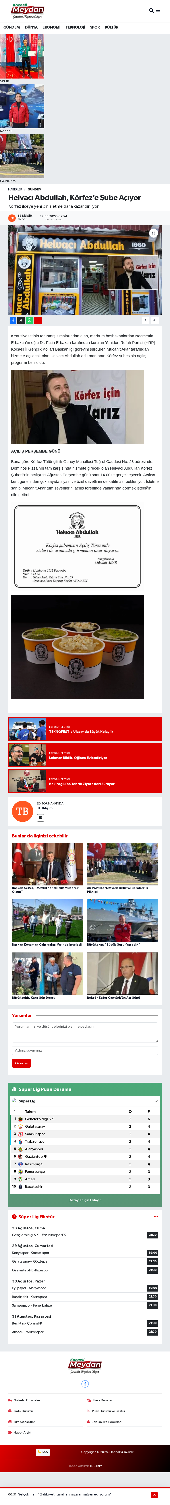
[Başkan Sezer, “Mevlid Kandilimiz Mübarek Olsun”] (47, 864)
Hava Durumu (102, 1400)
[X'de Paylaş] (21, 320)
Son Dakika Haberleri (107, 1422)
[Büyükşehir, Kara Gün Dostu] (47, 973)
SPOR (95, 27)
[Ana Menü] (158, 11)
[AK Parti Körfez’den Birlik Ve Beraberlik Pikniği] (122, 864)
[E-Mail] (40, 818)
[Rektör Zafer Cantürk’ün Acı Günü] (122, 973)
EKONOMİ (51, 27)
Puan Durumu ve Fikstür (108, 1411)
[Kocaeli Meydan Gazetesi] (27, 11)
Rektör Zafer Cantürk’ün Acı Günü (113, 997)
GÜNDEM (11, 27)
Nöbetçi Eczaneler (27, 1400)
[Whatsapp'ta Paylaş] (29, 320)
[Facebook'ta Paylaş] (13, 320)
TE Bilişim (44, 808)
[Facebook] (85, 1384)
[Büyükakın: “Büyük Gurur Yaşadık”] (122, 921)
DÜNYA (31, 27)
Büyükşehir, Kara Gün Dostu (33, 997)
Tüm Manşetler (24, 1422)
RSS (45, 1452)
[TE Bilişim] (22, 811)
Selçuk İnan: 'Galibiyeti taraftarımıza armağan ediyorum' (64, 1494)
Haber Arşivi (22, 1432)
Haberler (15, 189)
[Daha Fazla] (38, 320)
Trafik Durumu (23, 1411)
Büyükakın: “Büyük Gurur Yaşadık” (113, 944)
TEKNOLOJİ (75, 27)
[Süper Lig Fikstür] (156, 1217)
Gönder (21, 1063)
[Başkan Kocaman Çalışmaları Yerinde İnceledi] (47, 921)
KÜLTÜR (111, 27)
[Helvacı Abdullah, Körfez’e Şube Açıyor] (85, 270)
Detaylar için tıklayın (85, 1200)
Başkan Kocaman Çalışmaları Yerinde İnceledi (47, 944)
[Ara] (151, 11)
